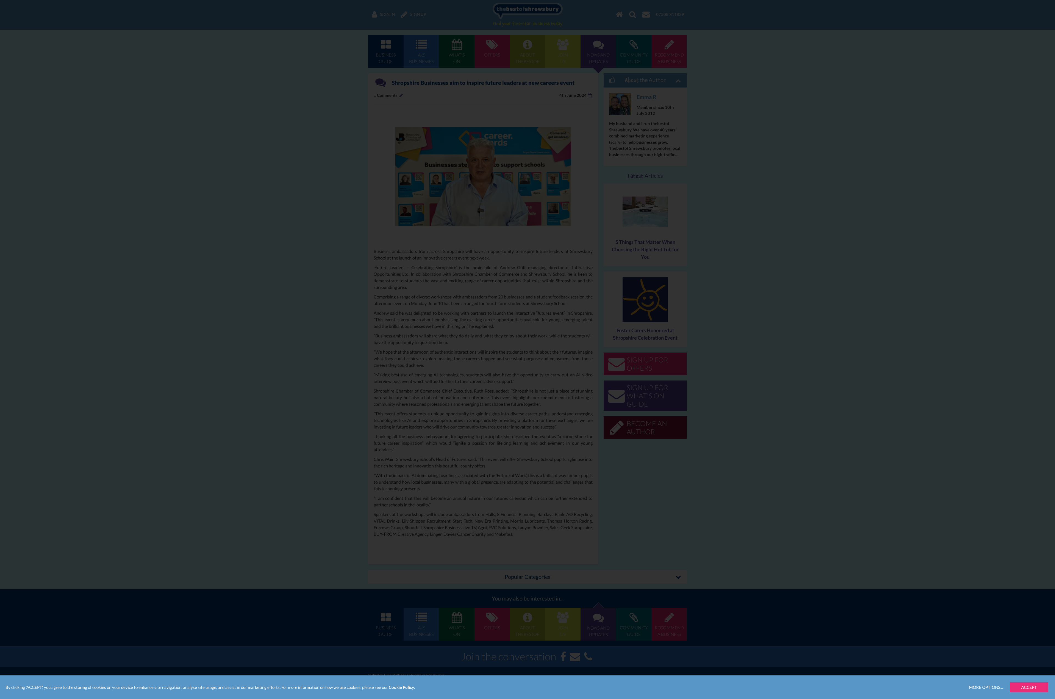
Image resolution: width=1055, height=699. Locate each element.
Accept (1029, 687)
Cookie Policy (401, 687)
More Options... (986, 687)
